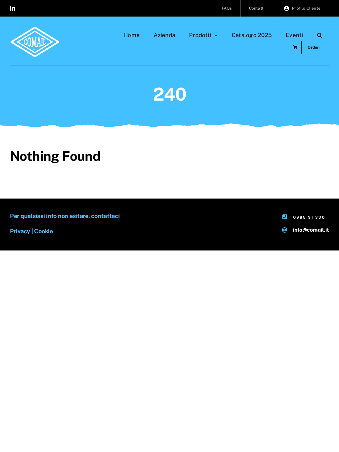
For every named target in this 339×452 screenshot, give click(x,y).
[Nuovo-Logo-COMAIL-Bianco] (35, 29)
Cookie (43, 231)
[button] (319, 35)
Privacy (20, 231)
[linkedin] (12, 8)
